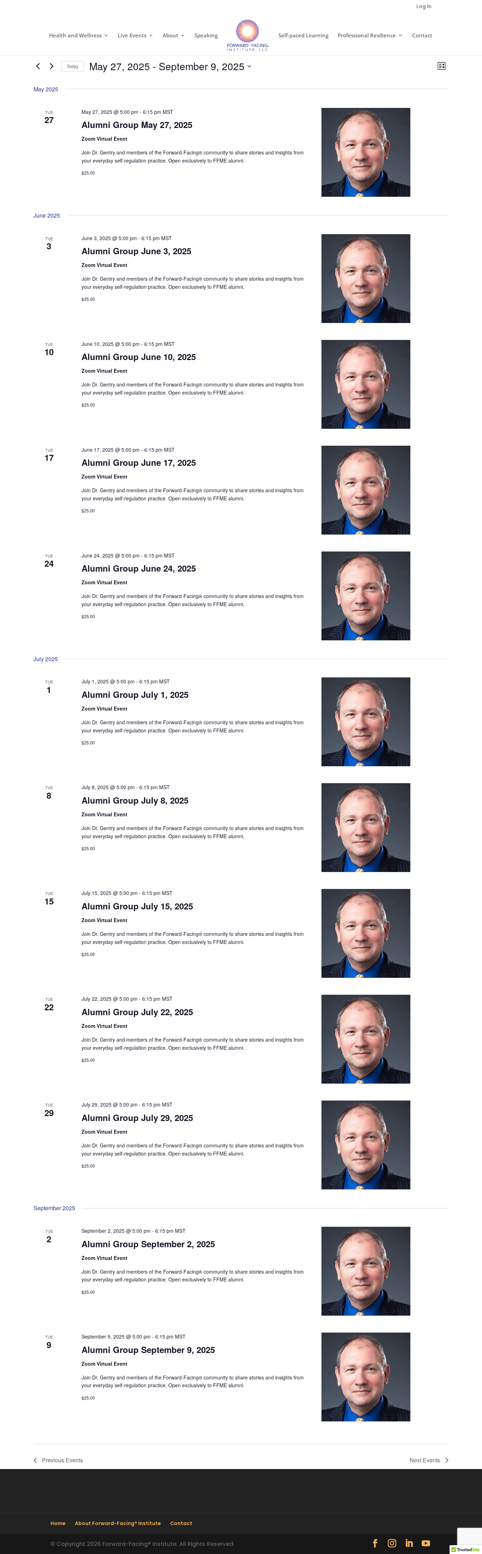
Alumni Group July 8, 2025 (135, 800)
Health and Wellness (75, 36)
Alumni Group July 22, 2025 (137, 1012)
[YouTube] (426, 1544)
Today (72, 66)
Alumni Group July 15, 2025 (137, 906)
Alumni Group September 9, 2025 (148, 1349)
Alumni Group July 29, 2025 (137, 1117)
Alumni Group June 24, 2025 (139, 568)
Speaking (206, 36)
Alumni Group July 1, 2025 (135, 694)
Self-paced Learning (303, 36)
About (170, 36)
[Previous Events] (38, 66)
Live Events (132, 36)
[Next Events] (51, 66)
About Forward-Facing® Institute (118, 1523)
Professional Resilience (367, 36)
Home (58, 1523)
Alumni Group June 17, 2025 (139, 462)
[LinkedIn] (409, 1544)
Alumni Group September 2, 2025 (148, 1244)
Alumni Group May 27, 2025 (137, 124)
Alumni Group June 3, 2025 (136, 251)
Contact (422, 36)
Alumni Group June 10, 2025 (139, 356)
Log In (424, 7)
